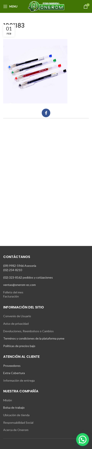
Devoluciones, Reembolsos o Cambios (28, 331)
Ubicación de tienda (16, 415)
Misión (7, 400)
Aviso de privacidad (16, 323)
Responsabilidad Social (18, 422)
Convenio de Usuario (17, 316)
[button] (82, 439)
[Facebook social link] (46, 113)
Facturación (11, 296)
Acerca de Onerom (15, 430)
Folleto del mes (13, 292)
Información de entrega (19, 380)
